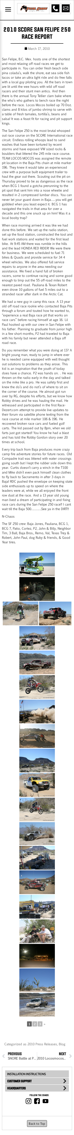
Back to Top (37, 1123)
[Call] (55, 8)
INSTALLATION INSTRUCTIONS (26, 1074)
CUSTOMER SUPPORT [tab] (19, 1081)
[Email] (66, 8)
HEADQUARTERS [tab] (16, 1088)
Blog (62, 1044)
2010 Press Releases (42, 1044)
